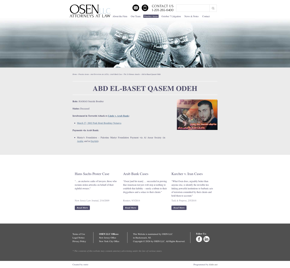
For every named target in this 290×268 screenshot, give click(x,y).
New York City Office (109, 241)
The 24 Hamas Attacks (132, 74)
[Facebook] (199, 241)
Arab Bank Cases (135, 173)
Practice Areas (151, 16)
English (94, 141)
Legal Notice (78, 237)
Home (74, 74)
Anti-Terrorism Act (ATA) (99, 74)
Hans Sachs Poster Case (92, 173)
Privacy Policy (79, 241)
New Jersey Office (107, 237)
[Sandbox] (89, 11)
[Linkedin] (206, 241)
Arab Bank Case (116, 74)
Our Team (135, 16)
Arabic (80, 141)
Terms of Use (78, 233)
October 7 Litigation (171, 16)
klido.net (213, 264)
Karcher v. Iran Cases (187, 173)
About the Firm (120, 16)
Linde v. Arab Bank (118, 115)
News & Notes (191, 16)
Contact (206, 16)
